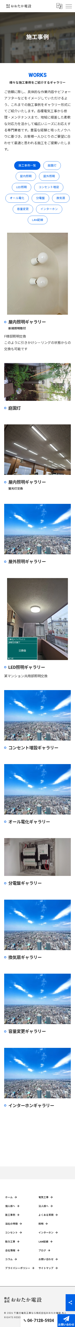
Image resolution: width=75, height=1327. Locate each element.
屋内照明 (26, 176)
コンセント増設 (49, 187)
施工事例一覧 (27, 165)
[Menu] (68, 6)
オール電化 (17, 198)
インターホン (49, 209)
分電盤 (40, 198)
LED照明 (21, 187)
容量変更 (23, 209)
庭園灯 (52, 165)
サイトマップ (46, 1268)
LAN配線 (37, 220)
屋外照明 (49, 176)
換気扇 (60, 198)
